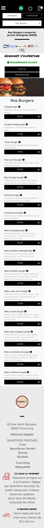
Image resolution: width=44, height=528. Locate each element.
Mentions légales (22, 434)
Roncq (22, 452)
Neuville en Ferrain (22, 448)
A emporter (32, 16)
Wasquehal (22, 467)
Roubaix (22, 456)
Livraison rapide (27, 509)
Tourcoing (22, 463)
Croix (22, 444)
